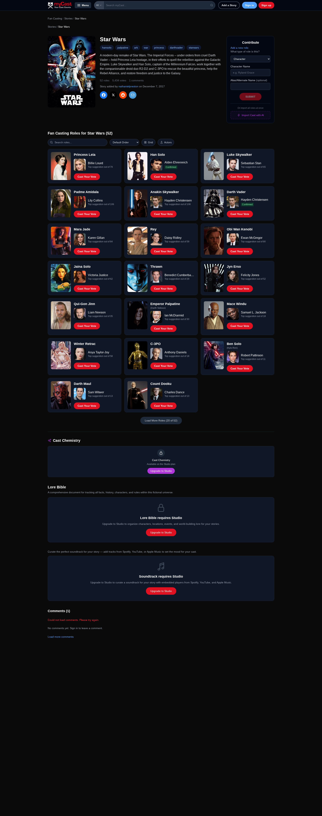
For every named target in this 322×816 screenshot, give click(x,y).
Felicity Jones (250, 275)
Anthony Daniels (176, 352)
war (146, 47)
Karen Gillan (96, 237)
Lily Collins (95, 200)
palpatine (122, 47)
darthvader (176, 47)
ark (136, 47)
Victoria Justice (98, 275)
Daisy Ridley (173, 237)
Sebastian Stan (251, 163)
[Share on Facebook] (103, 95)
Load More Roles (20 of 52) (161, 420)
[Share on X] (113, 95)
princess (159, 47)
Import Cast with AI (253, 115)
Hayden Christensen (178, 200)
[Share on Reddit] (123, 95)
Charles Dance (174, 392)
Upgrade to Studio (161, 470)
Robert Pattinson (252, 355)
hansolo (106, 47)
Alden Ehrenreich (176, 162)
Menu (85, 5)
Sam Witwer (96, 392)
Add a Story (229, 5)
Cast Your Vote (87, 176)
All (97, 5)
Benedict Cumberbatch (180, 275)
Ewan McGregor (251, 237)
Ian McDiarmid (174, 315)
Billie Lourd (95, 163)
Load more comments (61, 636)
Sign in (249, 5)
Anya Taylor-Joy (98, 352)
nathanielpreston (128, 86)
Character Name (240, 66)
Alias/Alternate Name (249, 80)
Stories (68, 18)
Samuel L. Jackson (253, 312)
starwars (194, 47)
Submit (250, 96)
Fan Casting (55, 18)
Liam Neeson (97, 312)
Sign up (266, 5)
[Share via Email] (132, 95)
